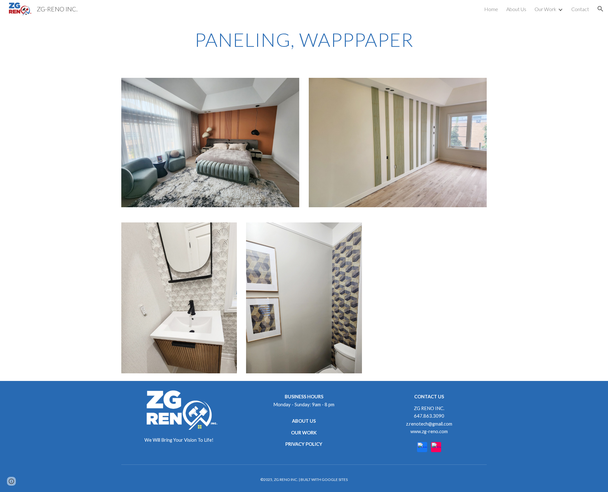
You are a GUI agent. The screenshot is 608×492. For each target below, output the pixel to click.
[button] (600, 8)
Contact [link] (580, 9)
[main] (304, 40)
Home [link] (491, 9)
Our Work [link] (545, 9)
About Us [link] (516, 9)
